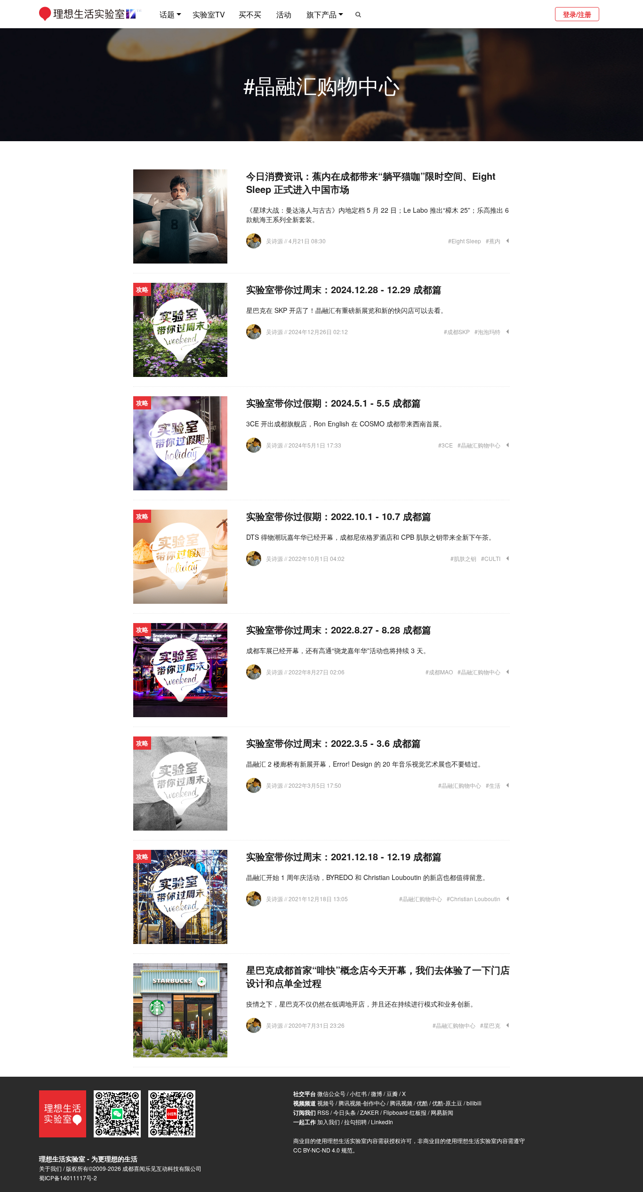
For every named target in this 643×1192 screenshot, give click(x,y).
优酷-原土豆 (447, 1103)
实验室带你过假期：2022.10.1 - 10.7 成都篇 (338, 516)
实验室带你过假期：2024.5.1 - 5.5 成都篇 (333, 402)
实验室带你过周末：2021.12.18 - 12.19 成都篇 (344, 856)
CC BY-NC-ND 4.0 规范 (323, 1150)
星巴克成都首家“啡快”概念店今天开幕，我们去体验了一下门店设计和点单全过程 (378, 976)
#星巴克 (490, 1025)
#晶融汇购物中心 (479, 445)
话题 (167, 14)
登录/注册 (577, 14)
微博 (376, 1093)
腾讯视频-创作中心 (362, 1103)
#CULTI (490, 558)
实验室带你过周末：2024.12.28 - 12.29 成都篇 (344, 289)
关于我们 (50, 1168)
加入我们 (328, 1122)
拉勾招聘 (355, 1122)
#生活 (493, 785)
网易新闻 (442, 1112)
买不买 (250, 14)
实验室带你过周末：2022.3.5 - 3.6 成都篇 (333, 743)
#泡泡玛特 (487, 332)
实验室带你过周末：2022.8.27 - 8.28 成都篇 (338, 629)
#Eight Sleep (464, 241)
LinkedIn (382, 1122)
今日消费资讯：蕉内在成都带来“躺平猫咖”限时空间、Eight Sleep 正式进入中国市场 (371, 182)
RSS (323, 1112)
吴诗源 (275, 241)
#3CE (445, 445)
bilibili (474, 1103)
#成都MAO (439, 672)
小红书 (358, 1093)
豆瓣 (392, 1093)
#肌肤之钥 (463, 558)
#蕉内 (493, 241)
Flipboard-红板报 (404, 1112)
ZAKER (369, 1112)
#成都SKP (457, 332)
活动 (283, 14)
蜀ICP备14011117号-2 (68, 1178)
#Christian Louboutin (473, 899)
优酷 (422, 1103)
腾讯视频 (401, 1103)
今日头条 (344, 1112)
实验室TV (209, 14)
